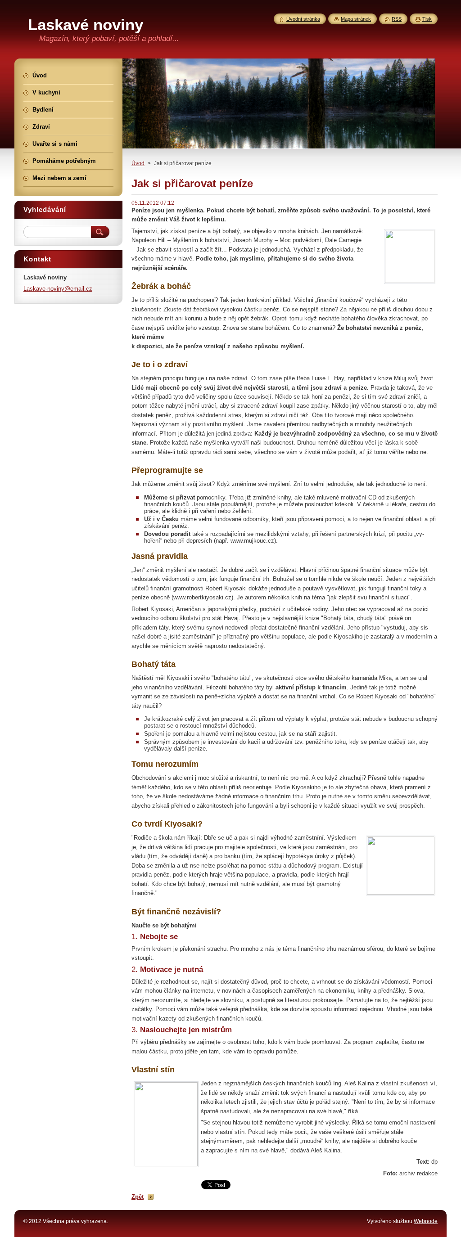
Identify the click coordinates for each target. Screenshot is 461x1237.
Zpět (137, 1196)
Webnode (426, 1221)
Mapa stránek (356, 19)
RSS (397, 19)
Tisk (427, 19)
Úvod (138, 163)
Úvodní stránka (303, 19)
